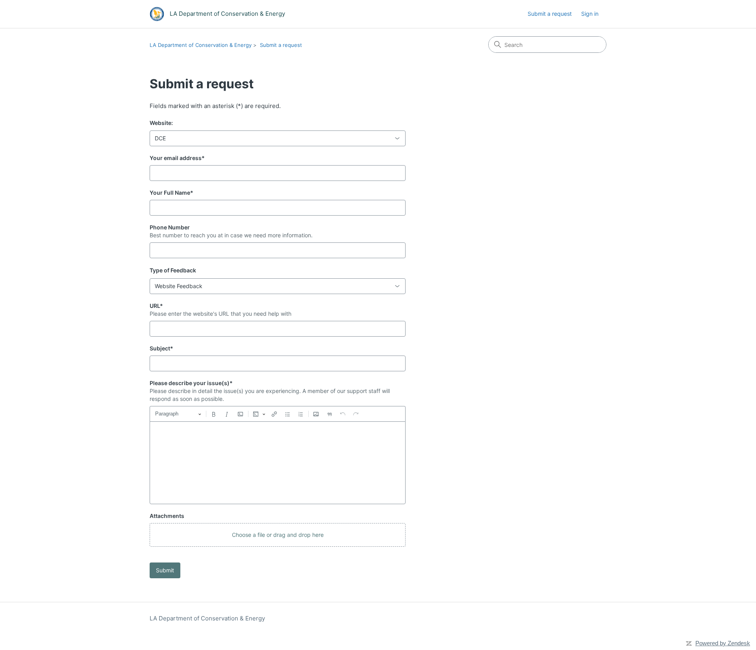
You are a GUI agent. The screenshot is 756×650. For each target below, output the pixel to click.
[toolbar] (277, 413)
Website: (161, 122)
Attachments (167, 515)
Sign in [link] (589, 13)
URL (156, 305)
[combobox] (278, 138)
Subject (161, 348)
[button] (278, 535)
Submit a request (550, 13)
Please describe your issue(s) (191, 383)
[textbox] (278, 462)
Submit (165, 570)
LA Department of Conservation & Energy (201, 45)
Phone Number (170, 227)
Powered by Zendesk (722, 643)
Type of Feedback (173, 270)
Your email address (177, 158)
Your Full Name (171, 192)
